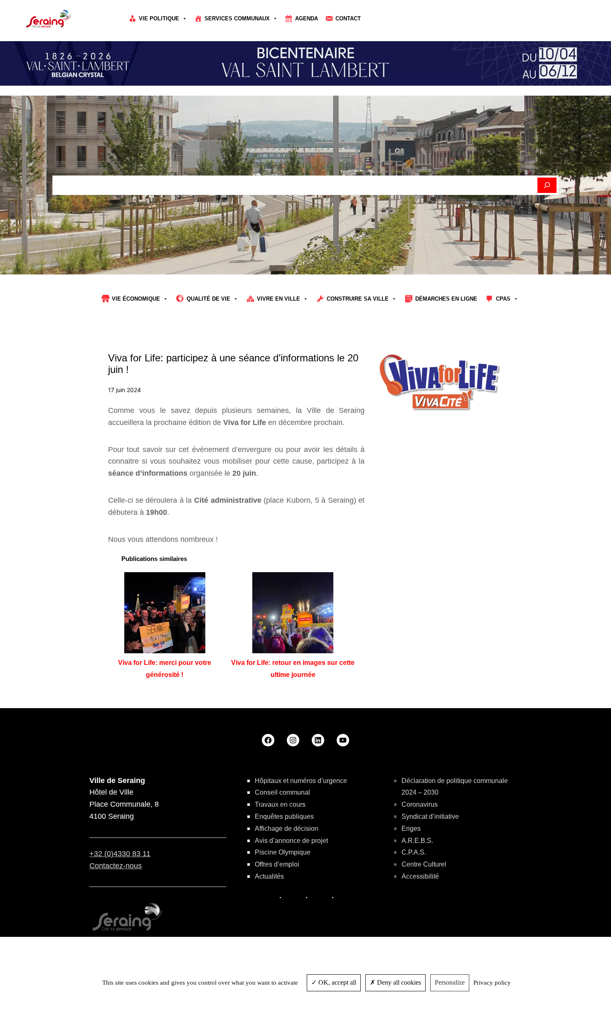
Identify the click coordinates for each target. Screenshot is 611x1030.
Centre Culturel (424, 864)
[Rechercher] (547, 185)
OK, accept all (336, 982)
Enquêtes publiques (284, 816)
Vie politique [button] (159, 18)
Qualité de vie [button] (208, 299)
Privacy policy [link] (492, 982)
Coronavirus (420, 804)
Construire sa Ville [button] (358, 299)
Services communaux (237, 18)
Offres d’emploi (277, 864)
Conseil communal (282, 792)
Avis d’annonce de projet (291, 840)
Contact (348, 18)
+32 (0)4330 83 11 (119, 854)
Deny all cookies (398, 982)
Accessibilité (420, 876)
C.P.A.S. (414, 852)
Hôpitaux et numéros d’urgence (301, 780)
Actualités (269, 876)
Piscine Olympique (282, 852)
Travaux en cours (280, 804)
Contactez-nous (115, 866)
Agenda (306, 18)
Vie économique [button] (136, 299)
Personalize (450, 982)
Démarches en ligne (446, 299)
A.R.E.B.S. (417, 840)
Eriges (411, 828)
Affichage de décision (286, 828)
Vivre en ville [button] (278, 299)
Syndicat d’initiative (430, 816)
